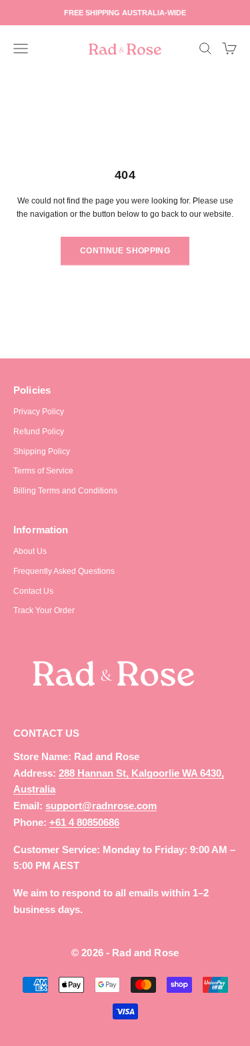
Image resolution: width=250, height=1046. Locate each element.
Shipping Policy (41, 451)
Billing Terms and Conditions (65, 490)
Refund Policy (38, 431)
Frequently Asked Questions (64, 571)
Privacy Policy (38, 411)
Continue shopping (125, 250)
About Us (30, 551)
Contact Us (33, 591)
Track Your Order (44, 610)
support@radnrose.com (101, 805)
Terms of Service (43, 470)
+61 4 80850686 (84, 822)
